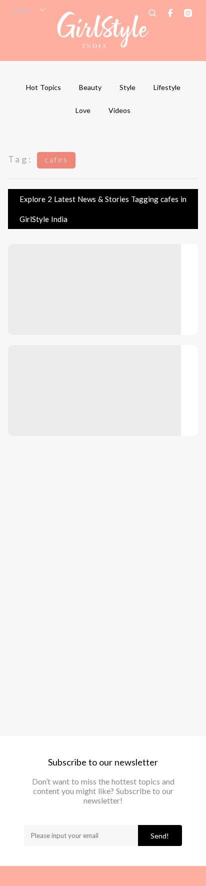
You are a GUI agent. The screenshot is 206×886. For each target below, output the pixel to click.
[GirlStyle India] (103, 30)
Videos (119, 110)
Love (83, 110)
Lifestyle (167, 87)
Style (128, 87)
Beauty (90, 87)
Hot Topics (43, 87)
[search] (152, 13)
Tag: (20, 159)
